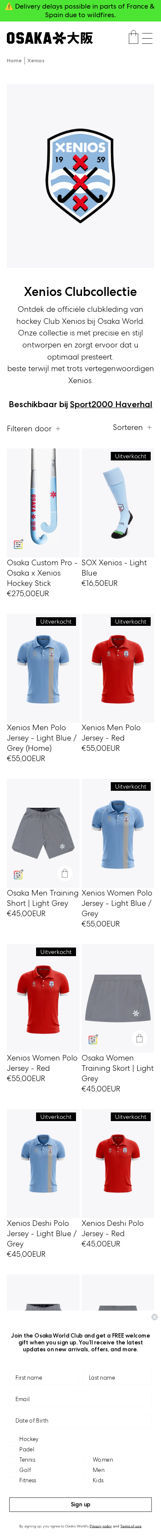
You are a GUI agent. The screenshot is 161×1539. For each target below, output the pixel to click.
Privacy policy (101, 1526)
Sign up (81, 1504)
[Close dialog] (154, 1317)
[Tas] (133, 38)
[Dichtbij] (65, 873)
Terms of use (130, 1526)
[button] (147, 38)
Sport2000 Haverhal (111, 404)
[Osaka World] (50, 38)
